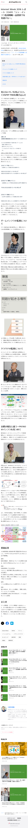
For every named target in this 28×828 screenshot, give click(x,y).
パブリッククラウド (18, 634)
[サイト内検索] (26, 2)
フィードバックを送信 (7, 732)
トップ (2, 812)
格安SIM (13, 637)
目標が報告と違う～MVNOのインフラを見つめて (14, 76)
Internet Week (5, 630)
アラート (20, 630)
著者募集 (19, 818)
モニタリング (5, 637)
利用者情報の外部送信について (14, 820)
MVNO (13, 630)
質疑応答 (5, 80)
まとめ (4, 84)
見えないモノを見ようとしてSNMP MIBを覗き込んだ (14, 64)
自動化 (3, 640)
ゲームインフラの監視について (10, 69)
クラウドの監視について (8, 72)
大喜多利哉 (11, 707)
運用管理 (10, 640)
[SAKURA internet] (3, 2)
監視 (20, 637)
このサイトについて (11, 818)
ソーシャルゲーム (6, 634)
